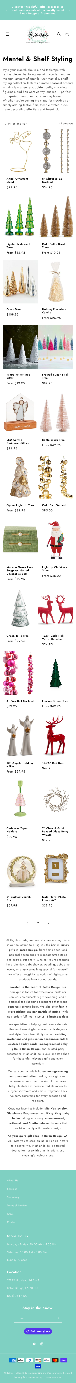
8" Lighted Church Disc (19, 898)
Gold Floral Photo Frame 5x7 (54, 898)
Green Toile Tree (18, 636)
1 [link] (28, 923)
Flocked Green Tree (55, 701)
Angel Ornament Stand (17, 180)
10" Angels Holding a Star (20, 764)
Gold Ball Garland (54, 505)
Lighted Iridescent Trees (18, 246)
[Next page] (48, 923)
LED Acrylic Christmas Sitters (18, 441)
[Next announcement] (69, 10)
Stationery (13, 1197)
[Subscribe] (58, 1318)
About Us (12, 1180)
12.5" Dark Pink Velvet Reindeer (52, 637)
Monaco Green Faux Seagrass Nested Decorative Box (20, 570)
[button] (7, 34)
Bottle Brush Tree (53, 440)
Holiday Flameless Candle (54, 311)
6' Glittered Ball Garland (53, 180)
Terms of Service (17, 1205)
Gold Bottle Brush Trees (54, 246)
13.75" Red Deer (53, 763)
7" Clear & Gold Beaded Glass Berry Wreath (55, 831)
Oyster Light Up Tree (20, 505)
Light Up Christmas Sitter (54, 568)
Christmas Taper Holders (17, 830)
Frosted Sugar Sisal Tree (55, 376)
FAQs (10, 1214)
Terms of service (54, 1377)
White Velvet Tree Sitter (18, 376)
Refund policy (35, 1377)
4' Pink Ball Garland (20, 701)
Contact (11, 1222)
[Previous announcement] (7, 10)
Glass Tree (14, 309)
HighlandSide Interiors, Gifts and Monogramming (38, 1372)
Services (12, 1189)
